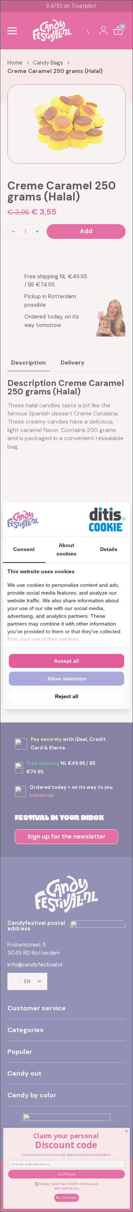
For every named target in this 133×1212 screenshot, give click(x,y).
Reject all (66, 696)
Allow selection (66, 679)
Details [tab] (108, 549)
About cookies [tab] (66, 549)
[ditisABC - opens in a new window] (107, 519)
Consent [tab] (24, 549)
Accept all (66, 661)
